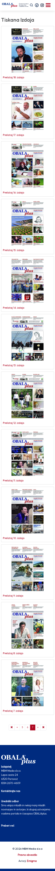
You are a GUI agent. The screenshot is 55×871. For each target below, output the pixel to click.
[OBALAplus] (15, 5)
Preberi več (7, 826)
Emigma (32, 861)
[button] (37, 5)
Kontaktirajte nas (10, 791)
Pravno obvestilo (27, 855)
